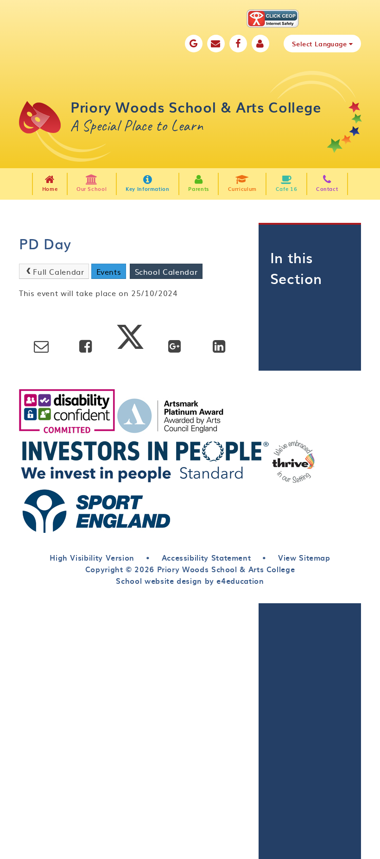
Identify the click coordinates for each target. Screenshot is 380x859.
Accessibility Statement (206, 557)
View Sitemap (304, 557)
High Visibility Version (92, 557)
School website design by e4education (190, 580)
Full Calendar (58, 271)
